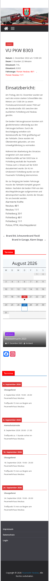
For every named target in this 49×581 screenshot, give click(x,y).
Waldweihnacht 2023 (15, 338)
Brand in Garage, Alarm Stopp (29, 239)
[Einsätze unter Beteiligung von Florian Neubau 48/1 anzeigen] (35, 72)
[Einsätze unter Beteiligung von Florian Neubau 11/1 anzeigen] (25, 75)
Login (5, 540)
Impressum (8, 529)
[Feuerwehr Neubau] (6, 28)
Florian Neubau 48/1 (25, 71)
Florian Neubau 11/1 (15, 75)
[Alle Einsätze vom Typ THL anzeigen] (21, 65)
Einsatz (9, 44)
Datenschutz (9, 534)
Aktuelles (9, 334)
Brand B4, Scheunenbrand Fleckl (21, 235)
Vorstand (29, 343)
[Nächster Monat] (43, 263)
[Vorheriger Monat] (6, 263)
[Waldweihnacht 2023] (24, 325)
